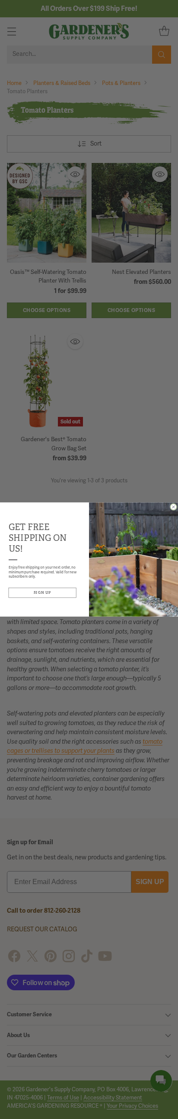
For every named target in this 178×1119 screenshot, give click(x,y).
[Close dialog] (173, 507)
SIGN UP (42, 592)
